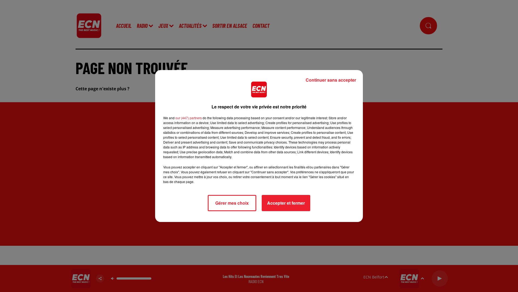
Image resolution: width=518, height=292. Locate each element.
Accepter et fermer (286, 203)
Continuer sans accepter (331, 80)
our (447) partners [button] (188, 117)
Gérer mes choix (232, 203)
